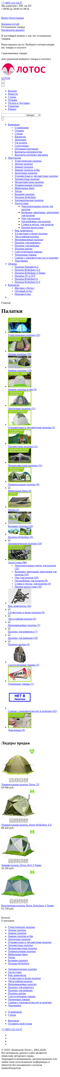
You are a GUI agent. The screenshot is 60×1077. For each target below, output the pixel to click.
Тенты (18, 191)
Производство (23, 294)
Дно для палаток (30, 218)
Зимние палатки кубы (27, 170)
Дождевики (21, 260)
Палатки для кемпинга (27, 242)
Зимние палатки (24, 166)
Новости (13, 93)
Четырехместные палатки (29, 182)
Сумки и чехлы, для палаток (37, 224)
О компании (15, 1011)
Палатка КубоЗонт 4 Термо (30, 272)
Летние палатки (24, 163)
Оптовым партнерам (26, 148)
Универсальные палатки (28, 185)
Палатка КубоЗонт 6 (26, 278)
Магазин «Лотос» (25, 288)
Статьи (12, 97)
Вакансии (20, 136)
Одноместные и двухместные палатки (36, 176)
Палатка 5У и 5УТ (25, 275)
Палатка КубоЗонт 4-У (27, 269)
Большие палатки (24, 194)
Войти (5, 17)
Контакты (13, 1020)
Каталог (12, 90)
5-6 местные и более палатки (31, 233)
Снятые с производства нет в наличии (36, 257)
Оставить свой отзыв (20, 1023)
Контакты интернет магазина (31, 154)
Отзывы (12, 100)
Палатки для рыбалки (27, 245)
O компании (22, 127)
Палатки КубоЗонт (25, 197)
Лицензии (20, 139)
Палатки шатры (23, 248)
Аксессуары (21, 203)
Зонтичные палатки (26, 173)
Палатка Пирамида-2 (26, 266)
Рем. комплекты (24, 230)
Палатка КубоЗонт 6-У (27, 282)
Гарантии (13, 106)
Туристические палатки (28, 160)
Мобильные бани (24, 188)
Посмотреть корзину (13, 30)
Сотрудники (22, 145)
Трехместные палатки (27, 179)
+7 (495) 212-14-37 (11, 2)
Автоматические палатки (29, 200)
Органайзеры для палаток (36, 221)
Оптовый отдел (23, 291)
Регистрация (16, 17)
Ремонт (12, 109)
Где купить (21, 142)
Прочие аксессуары (32, 227)
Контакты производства (28, 151)
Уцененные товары (25, 254)
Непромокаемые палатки (29, 239)
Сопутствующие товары (28, 251)
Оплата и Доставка (19, 103)
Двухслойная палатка (27, 236)
